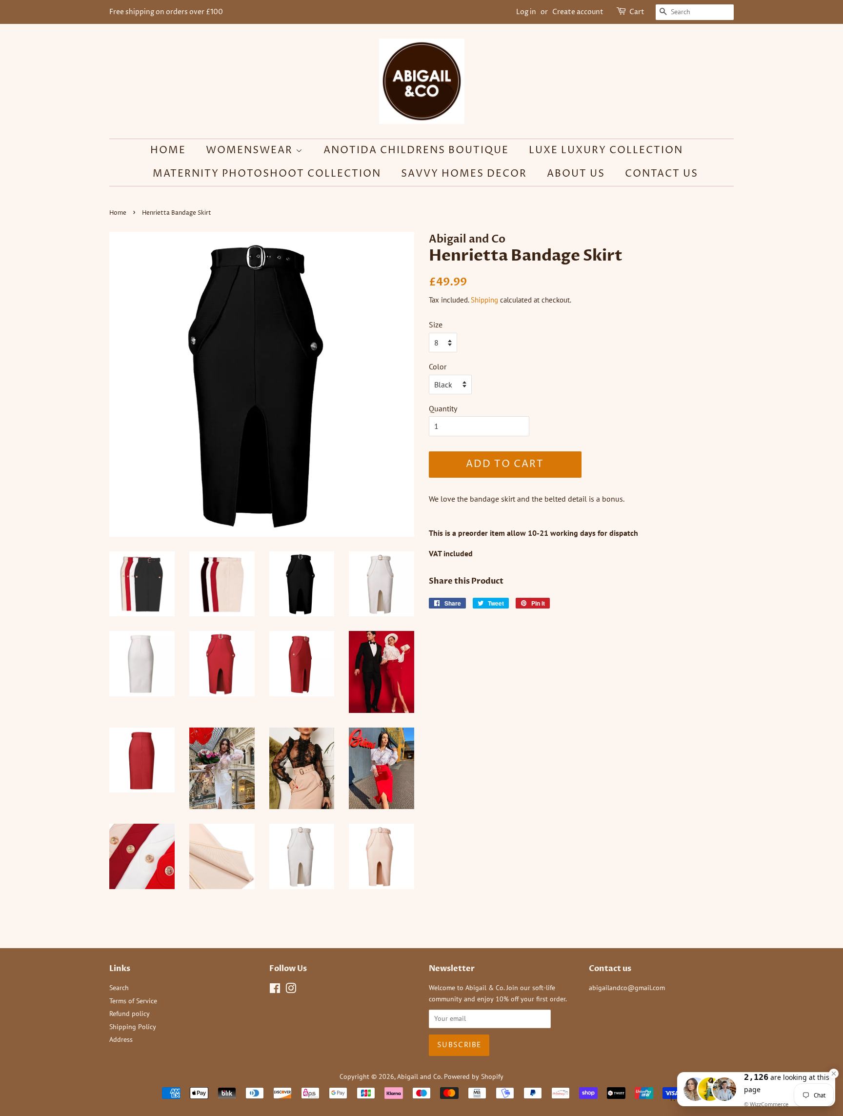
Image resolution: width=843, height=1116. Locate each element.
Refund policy (129, 1013)
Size (435, 324)
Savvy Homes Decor (464, 174)
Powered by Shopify (473, 1076)
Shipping (484, 299)
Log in (526, 12)
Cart (636, 12)
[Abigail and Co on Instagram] (290, 990)
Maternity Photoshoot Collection (267, 174)
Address (121, 1039)
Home (168, 150)
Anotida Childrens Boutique (416, 150)
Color (437, 366)
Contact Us (661, 174)
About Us (576, 174)
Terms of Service (133, 1000)
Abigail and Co (419, 1076)
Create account (577, 12)
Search (119, 987)
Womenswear (251, 150)
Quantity (443, 408)
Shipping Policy (132, 1026)
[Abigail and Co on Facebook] (275, 990)
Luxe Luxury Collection (606, 150)
